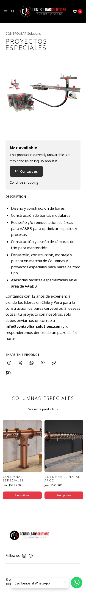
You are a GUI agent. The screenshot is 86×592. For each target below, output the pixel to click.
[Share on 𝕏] (20, 363)
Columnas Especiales (13, 479)
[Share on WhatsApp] (31, 363)
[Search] (12, 11)
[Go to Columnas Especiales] (22, 446)
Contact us (29, 171)
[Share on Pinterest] (43, 363)
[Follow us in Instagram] (24, 555)
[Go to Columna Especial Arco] (63, 446)
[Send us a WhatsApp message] (76, 582)
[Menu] (5, 11)
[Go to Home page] (43, 11)
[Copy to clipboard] (54, 363)
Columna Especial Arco (62, 479)
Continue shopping (24, 182)
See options (22, 495)
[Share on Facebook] (9, 363)
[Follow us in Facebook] (30, 555)
